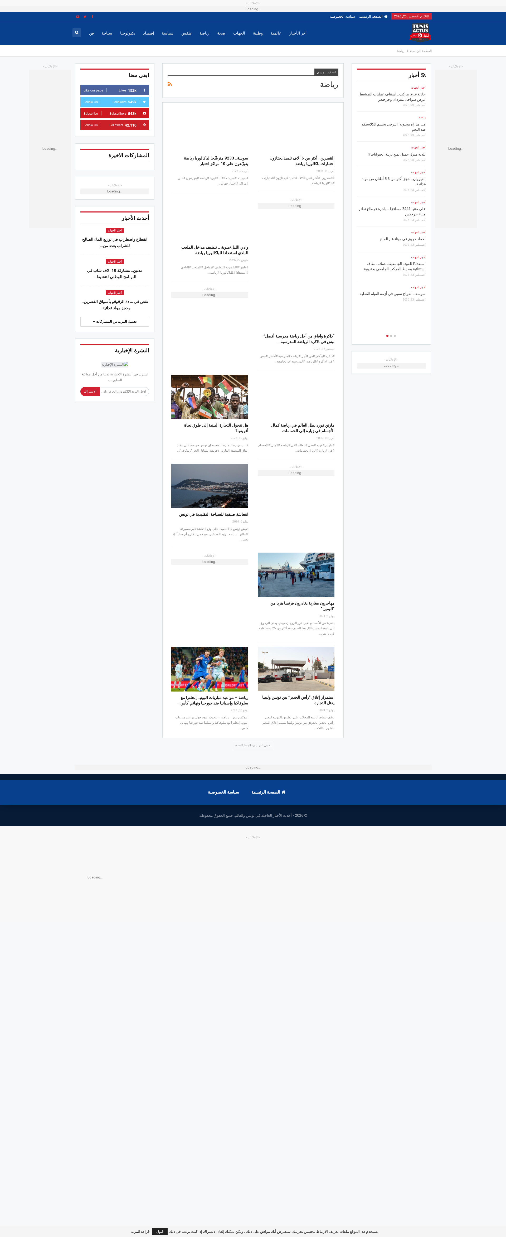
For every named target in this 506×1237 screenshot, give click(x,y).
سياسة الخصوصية (342, 16)
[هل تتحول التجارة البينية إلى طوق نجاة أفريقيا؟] (209, 397)
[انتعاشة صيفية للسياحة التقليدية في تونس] (209, 486)
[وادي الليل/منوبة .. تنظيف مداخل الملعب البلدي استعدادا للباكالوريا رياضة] (209, 219)
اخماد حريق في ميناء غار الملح (403, 239)
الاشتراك (90, 391)
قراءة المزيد (140, 1231)
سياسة (167, 33)
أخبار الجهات (115, 230)
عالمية (276, 33)
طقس (186, 33)
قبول (160, 1231)
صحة (221, 33)
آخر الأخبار (297, 33)
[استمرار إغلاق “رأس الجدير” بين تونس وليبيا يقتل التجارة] (296, 669)
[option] (391, 195)
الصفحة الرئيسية (371, 16)
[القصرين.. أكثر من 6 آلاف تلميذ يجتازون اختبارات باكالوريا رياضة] (296, 130)
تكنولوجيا (127, 33)
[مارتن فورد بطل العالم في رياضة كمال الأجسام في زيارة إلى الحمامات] (296, 397)
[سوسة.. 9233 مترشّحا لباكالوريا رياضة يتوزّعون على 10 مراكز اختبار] (209, 130)
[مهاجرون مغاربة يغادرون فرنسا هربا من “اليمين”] (296, 575)
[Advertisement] (261, 877)
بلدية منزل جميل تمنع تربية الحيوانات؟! (397, 154)
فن (91, 33)
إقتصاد (148, 33)
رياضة (204, 33)
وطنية (258, 33)
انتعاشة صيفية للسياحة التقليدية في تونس (213, 514)
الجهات (239, 33)
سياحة (107, 33)
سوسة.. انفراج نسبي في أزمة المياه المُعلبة (393, 294)
